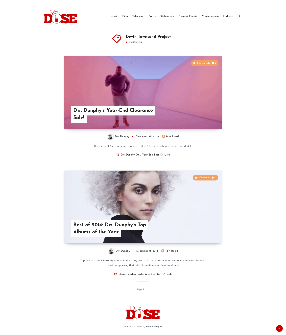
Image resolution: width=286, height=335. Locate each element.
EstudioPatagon (154, 326)
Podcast (228, 16)
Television (138, 16)
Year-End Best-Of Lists (156, 155)
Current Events (188, 16)
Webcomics (167, 16)
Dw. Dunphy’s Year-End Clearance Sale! (113, 114)
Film (125, 16)
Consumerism (210, 16)
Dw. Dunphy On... (131, 155)
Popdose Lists (135, 274)
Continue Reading (206, 119)
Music (114, 16)
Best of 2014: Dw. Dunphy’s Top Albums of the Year (109, 229)
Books (152, 16)
